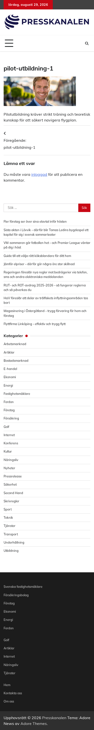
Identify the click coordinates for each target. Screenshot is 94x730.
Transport (11, 534)
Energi (8, 385)
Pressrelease (13, 476)
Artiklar (9, 352)
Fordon (9, 402)
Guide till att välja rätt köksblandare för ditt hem (37, 256)
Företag (9, 410)
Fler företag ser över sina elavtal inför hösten (35, 221)
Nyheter (9, 468)
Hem (7, 685)
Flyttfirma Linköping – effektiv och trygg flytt (35, 324)
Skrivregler (11, 501)
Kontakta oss (13, 693)
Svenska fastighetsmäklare (23, 586)
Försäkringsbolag (16, 595)
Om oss (9, 701)
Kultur (8, 451)
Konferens (11, 443)
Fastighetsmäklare (17, 394)
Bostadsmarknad (16, 360)
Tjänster (9, 526)
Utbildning (11, 551)
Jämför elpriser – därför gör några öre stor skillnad (39, 264)
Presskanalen (54, 717)
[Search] (86, 43)
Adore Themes (33, 723)
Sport (8, 509)
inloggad (39, 174)
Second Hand (13, 493)
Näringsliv (11, 460)
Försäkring (11, 418)
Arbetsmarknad (15, 344)
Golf (6, 427)
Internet (9, 435)
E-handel (10, 369)
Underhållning (14, 542)
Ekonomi (10, 377)
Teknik (8, 517)
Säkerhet (10, 484)
